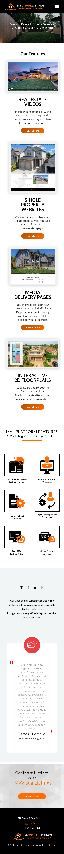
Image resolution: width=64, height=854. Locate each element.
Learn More (33, 130)
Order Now (32, 796)
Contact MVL (33, 828)
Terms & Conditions (33, 818)
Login (34, 823)
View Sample (33, 327)
